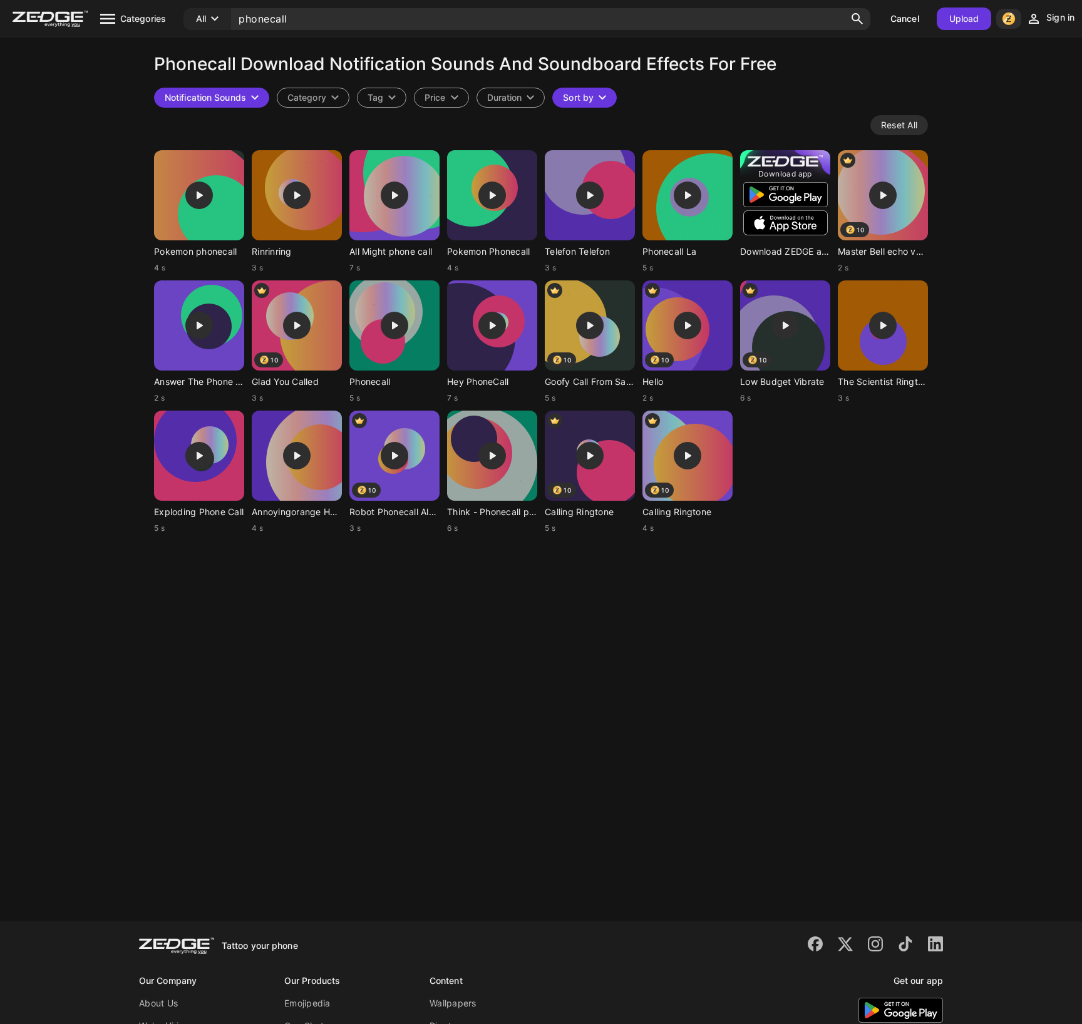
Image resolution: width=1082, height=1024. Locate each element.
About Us (158, 1003)
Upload (964, 18)
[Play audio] (199, 195)
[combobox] (381, 98)
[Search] (857, 18)
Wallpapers (453, 1003)
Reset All (899, 125)
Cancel (904, 18)
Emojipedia (307, 1003)
